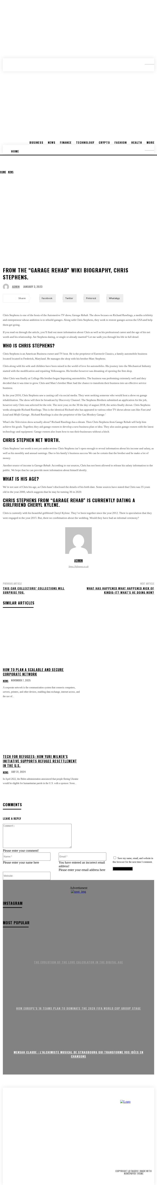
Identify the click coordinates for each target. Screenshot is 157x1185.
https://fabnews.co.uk (79, 566)
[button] (146, 63)
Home (3, 172)
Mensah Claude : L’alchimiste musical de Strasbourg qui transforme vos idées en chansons (78, 1054)
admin (16, 286)
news (10, 172)
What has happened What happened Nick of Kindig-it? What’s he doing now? (120, 590)
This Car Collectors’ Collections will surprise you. (34, 590)
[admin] (7, 287)
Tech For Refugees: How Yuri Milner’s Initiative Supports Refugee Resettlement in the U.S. (40, 761)
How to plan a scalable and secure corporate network (33, 672)
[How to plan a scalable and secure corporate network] (41, 639)
